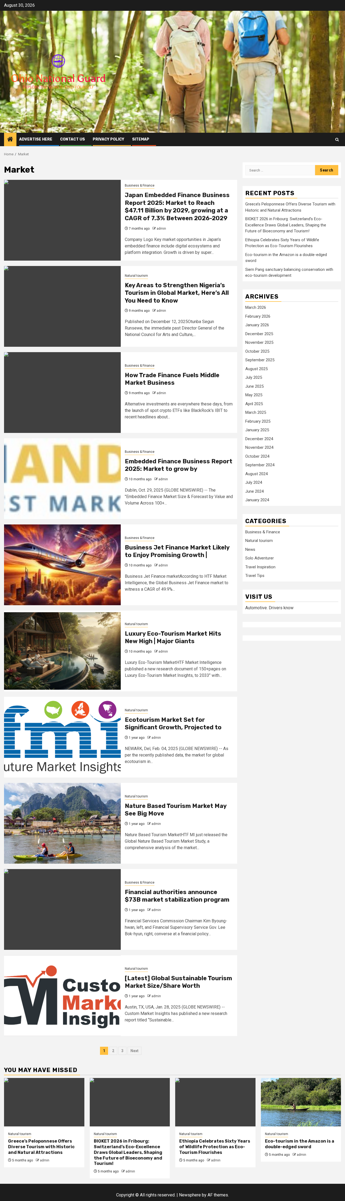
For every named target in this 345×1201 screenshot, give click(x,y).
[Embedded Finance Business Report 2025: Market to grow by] (62, 478)
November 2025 (259, 342)
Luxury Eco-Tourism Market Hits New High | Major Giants (173, 637)
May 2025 (253, 395)
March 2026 (255, 307)
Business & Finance (139, 185)
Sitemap (140, 139)
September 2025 (259, 360)
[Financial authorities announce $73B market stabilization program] (62, 909)
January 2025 (257, 430)
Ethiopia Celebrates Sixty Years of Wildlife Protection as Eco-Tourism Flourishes (214, 1147)
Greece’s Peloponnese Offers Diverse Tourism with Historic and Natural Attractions (41, 1147)
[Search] (337, 139)
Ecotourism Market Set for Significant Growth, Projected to (173, 723)
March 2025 (255, 412)
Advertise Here (35, 139)
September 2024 (259, 465)
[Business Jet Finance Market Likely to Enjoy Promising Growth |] (62, 564)
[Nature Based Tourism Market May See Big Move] (62, 823)
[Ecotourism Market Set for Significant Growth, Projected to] (62, 737)
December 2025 (259, 333)
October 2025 (257, 351)
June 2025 (254, 386)
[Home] (10, 139)
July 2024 (253, 482)
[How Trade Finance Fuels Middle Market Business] (62, 392)
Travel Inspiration (260, 566)
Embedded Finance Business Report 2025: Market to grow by (178, 465)
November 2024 (259, 447)
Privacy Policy (108, 139)
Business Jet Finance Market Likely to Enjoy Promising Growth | (177, 551)
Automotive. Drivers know (269, 607)
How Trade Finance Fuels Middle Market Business (172, 379)
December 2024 (259, 438)
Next (134, 1051)
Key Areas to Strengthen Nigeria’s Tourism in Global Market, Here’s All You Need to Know (177, 293)
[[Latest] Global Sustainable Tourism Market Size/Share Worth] (62, 995)
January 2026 (257, 325)
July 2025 (253, 377)
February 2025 (257, 421)
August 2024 (256, 473)
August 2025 (256, 368)
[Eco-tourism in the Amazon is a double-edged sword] (301, 1102)
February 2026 (257, 316)
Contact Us (72, 139)
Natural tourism (136, 276)
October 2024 (257, 456)
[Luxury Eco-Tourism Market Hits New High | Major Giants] (62, 651)
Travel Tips (254, 575)
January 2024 (257, 500)
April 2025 (254, 403)
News (250, 549)
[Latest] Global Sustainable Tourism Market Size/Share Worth (178, 982)
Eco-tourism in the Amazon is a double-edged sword (299, 1144)
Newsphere (190, 1195)
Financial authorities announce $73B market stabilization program (177, 896)
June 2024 (254, 491)
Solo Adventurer (259, 558)
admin (161, 228)
